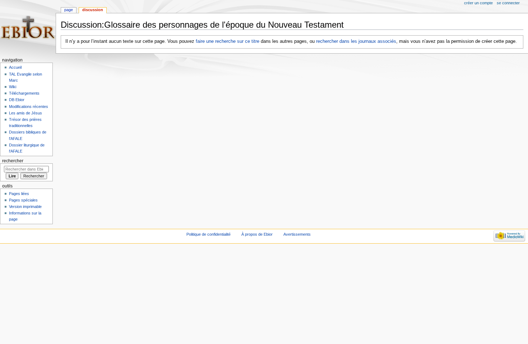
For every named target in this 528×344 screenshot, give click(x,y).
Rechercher (12, 161)
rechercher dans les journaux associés (356, 41)
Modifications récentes (28, 106)
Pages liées (19, 193)
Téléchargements (24, 93)
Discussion (92, 10)
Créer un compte (478, 3)
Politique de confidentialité (208, 234)
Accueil (15, 67)
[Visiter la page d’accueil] (28, 28)
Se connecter (508, 3)
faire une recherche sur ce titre (227, 41)
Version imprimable (25, 206)
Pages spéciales (23, 200)
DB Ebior (16, 100)
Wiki (12, 87)
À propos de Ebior (257, 234)
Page (68, 10)
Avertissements (297, 234)
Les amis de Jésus (25, 113)
